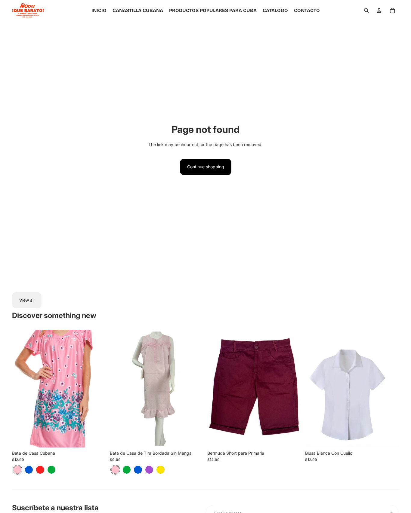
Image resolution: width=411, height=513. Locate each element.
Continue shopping (205, 166)
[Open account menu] (379, 10)
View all (26, 300)
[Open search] (366, 10)
